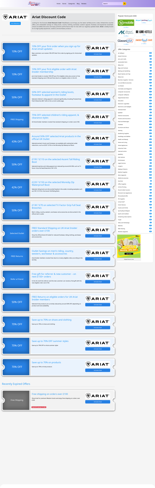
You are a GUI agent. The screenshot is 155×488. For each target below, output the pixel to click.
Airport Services (134, 56)
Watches (134, 225)
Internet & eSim (134, 151)
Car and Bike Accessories (134, 83)
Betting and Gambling (134, 71)
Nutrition (134, 181)
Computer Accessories (134, 92)
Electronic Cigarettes (134, 103)
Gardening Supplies (134, 133)
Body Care (134, 77)
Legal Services (134, 163)
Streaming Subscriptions (134, 217)
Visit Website (15, 23)
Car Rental (134, 86)
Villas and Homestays (134, 222)
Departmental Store (134, 98)
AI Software (134, 53)
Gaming (134, 130)
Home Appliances (134, 145)
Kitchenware (134, 160)
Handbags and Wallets (134, 136)
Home (58, 4)
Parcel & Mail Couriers (134, 190)
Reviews (83, 4)
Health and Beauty (134, 139)
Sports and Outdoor (134, 214)
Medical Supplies (134, 172)
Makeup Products (134, 169)
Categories (71, 4)
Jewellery (134, 154)
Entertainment (134, 109)
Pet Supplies (134, 199)
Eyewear (134, 112)
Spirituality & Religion (134, 211)
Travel (134, 219)
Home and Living (134, 142)
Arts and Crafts (134, 59)
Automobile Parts (134, 62)
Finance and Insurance (134, 118)
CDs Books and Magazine (134, 89)
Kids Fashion (134, 157)
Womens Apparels (134, 231)
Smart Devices (134, 205)
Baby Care (134, 65)
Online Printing (134, 187)
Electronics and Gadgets (134, 106)
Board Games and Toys (134, 74)
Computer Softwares (134, 95)
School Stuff (134, 202)
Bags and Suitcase (134, 68)
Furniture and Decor (134, 127)
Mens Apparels (134, 175)
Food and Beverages (134, 121)
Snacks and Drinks (134, 208)
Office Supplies (134, 184)
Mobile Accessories (134, 178)
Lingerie (134, 166)
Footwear (134, 124)
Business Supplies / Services (134, 80)
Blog (78, 4)
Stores (64, 4)
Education (134, 100)
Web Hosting (134, 228)
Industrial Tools (134, 148)
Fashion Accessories (134, 115)
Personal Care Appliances (134, 193)
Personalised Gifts (134, 196)
